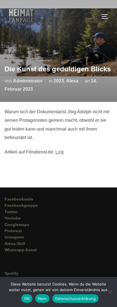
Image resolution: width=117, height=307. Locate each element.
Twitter (11, 212)
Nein (42, 298)
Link (59, 152)
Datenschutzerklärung (75, 298)
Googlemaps (17, 224)
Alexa (72, 80)
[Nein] (110, 292)
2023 (59, 80)
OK (27, 298)
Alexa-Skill (15, 243)
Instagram (14, 237)
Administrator (28, 80)
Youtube (13, 218)
